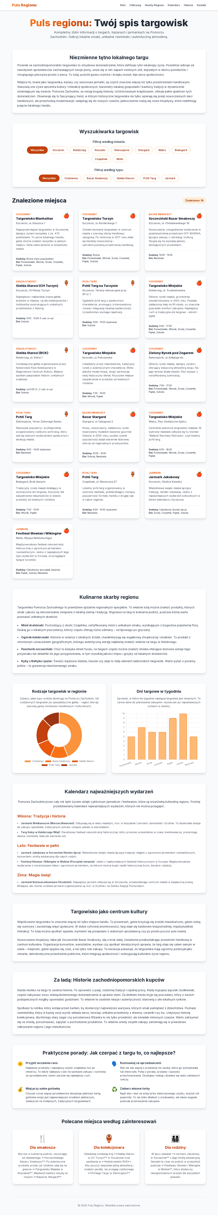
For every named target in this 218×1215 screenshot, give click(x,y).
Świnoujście (121, 150)
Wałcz (162, 150)
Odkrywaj (135, 5)
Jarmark (170, 178)
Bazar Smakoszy (97, 178)
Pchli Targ (149, 178)
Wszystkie (37, 150)
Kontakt (201, 5)
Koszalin (100, 150)
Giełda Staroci (125, 178)
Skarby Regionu (154, 5)
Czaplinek (101, 159)
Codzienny (71, 178)
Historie (188, 5)
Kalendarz (174, 5)
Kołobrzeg (79, 150)
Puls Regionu (24, 5)
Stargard (143, 150)
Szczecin (58, 150)
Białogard (181, 150)
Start (123, 5)
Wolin (119, 159)
